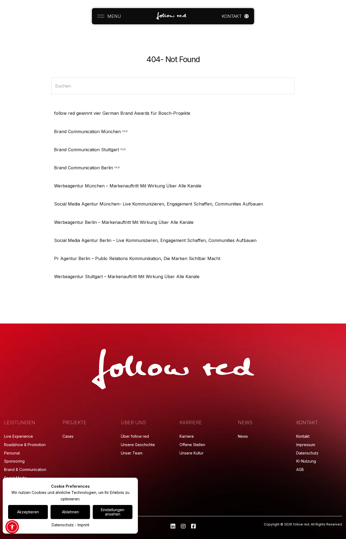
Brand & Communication (25, 469)
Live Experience (18, 436)
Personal (12, 453)
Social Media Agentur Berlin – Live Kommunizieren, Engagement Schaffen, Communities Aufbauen (155, 240)
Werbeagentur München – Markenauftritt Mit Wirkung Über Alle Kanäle (127, 185)
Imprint (83, 525)
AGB (300, 469)
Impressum (305, 444)
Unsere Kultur (191, 453)
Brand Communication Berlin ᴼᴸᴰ (87, 167)
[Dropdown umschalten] (246, 16)
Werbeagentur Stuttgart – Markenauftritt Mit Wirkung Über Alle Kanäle (126, 276)
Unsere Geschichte (138, 444)
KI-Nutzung (306, 461)
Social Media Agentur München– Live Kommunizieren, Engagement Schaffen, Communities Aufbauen (158, 204)
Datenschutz (307, 453)
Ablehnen (70, 512)
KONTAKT (232, 16)
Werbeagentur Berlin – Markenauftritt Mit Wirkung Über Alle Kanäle (124, 222)
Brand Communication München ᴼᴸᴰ (91, 131)
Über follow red (135, 436)
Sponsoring (14, 461)
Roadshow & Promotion (25, 444)
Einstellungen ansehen (112, 511)
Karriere (186, 436)
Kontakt (303, 436)
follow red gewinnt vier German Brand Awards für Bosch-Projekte (122, 113)
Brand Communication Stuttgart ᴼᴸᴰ (90, 149)
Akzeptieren (28, 512)
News (243, 436)
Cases (68, 436)
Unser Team (131, 453)
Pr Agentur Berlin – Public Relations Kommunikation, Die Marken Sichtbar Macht (137, 258)
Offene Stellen (192, 444)
